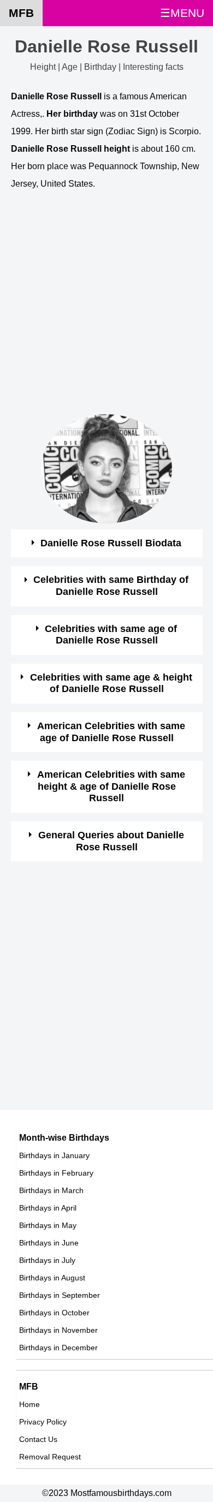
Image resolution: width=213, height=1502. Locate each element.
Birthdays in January (54, 1155)
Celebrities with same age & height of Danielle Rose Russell (111, 683)
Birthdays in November (58, 1330)
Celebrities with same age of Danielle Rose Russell (111, 634)
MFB (21, 13)
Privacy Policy (43, 1421)
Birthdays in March (51, 1190)
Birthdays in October (54, 1312)
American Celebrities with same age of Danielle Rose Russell (111, 731)
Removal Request (50, 1456)
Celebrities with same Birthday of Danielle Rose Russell (110, 585)
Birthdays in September (59, 1295)
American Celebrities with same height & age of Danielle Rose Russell (111, 786)
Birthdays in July (47, 1260)
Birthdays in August (52, 1277)
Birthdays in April (47, 1207)
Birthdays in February (56, 1173)
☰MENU (182, 13)
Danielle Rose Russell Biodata (110, 543)
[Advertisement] (106, 307)
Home (29, 1404)
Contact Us (38, 1439)
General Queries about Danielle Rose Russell (111, 841)
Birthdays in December (58, 1347)
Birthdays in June (49, 1242)
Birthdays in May (47, 1225)
